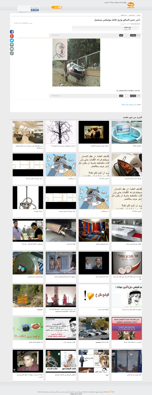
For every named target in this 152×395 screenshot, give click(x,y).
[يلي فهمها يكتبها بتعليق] (28, 339)
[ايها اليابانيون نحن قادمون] (28, 274)
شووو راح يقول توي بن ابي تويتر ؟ (131, 309)
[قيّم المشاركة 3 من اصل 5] (135, 24)
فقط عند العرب (70, 244)
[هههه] (94, 372)
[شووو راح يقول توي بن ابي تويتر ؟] (127, 306)
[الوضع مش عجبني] (94, 306)
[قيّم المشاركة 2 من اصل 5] (137, 24)
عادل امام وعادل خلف (102, 276)
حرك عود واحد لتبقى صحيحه (34, 178)
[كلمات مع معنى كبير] (61, 339)
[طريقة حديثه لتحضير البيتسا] (127, 176)
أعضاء (71, 392)
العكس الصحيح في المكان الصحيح (65, 375)
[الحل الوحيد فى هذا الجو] (127, 372)
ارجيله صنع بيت (38, 211)
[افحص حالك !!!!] (94, 176)
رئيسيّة (80, 392)
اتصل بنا (66, 392)
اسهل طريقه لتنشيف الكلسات (99, 146)
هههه (107, 375)
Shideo (106, 392)
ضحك (127, 104)
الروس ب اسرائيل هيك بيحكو (132, 342)
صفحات (76, 392)
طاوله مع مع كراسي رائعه (133, 244)
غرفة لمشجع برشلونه (102, 244)
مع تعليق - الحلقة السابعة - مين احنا (32, 244)
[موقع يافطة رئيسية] (131, 9)
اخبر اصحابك (47, 392)
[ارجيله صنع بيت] (28, 208)
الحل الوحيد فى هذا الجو (134, 375)
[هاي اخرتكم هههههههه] (94, 339)
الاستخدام (54, 392)
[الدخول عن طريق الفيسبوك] (35, 11)
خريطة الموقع (99, 392)
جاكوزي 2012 (137, 146)
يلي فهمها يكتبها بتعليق (36, 342)
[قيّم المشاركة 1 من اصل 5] (139, 24)
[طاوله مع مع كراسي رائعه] (127, 241)
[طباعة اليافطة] (12, 45)
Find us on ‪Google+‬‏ (89, 392)
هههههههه (40, 309)
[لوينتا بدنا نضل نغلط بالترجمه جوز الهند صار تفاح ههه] (127, 274)
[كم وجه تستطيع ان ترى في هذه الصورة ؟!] (61, 143)
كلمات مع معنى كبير (69, 342)
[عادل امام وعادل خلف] (94, 274)
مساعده (60, 392)
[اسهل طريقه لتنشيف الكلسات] (94, 143)
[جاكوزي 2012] (127, 143)
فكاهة (123, 104)
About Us (40, 392)
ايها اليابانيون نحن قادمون (35, 276)
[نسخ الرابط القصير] (12, 53)
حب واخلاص (71, 178)
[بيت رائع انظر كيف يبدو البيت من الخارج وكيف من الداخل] (28, 143)
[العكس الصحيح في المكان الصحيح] (61, 372)
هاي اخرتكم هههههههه (102, 342)
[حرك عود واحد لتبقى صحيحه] (28, 176)
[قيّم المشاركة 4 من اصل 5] (133, 24)
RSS (112, 392)
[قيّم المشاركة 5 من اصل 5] (132, 24)
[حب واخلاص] (61, 176)
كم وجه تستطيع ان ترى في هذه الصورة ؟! (63, 146)
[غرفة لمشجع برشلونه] (94, 241)
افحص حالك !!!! (104, 178)
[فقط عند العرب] (61, 241)
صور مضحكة (132, 104)
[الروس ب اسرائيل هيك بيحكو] (127, 339)
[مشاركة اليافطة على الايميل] (12, 49)
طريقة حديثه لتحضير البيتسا (133, 178)
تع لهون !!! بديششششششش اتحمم (64, 276)
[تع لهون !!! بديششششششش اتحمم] (61, 274)
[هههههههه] (28, 306)
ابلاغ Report (55, 35)
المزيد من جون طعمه (132, 117)
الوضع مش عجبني (103, 309)
